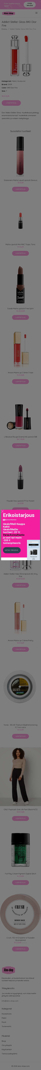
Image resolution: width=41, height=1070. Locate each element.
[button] (12, 550)
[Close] (2, 511)
